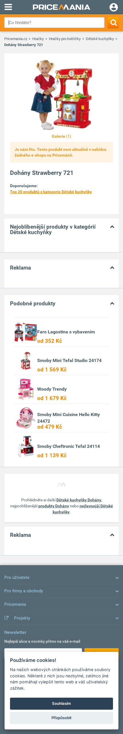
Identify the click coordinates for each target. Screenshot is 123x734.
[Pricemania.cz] (61, 7)
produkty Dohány (53, 506)
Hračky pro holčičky (65, 39)
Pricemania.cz (15, 39)
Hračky (38, 39)
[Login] (114, 8)
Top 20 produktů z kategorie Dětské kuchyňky (51, 191)
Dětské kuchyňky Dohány (78, 500)
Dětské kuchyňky (100, 39)
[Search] (113, 22)
